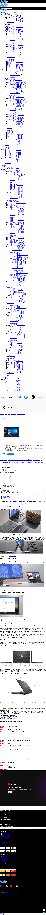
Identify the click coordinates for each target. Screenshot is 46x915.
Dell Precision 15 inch (21, 324)
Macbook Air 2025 (19, 62)
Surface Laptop (20, 185)
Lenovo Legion (20, 375)
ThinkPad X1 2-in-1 (13, 249)
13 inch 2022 (20, 41)
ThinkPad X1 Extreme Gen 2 (22, 258)
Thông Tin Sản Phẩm (6, 496)
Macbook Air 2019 (19, 67)
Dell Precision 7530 (14, 462)
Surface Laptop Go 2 (21, 199)
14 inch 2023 (20, 38)
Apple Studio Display (18, 169)
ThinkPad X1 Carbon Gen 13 (17, 268)
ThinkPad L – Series (20, 240)
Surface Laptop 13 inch (20, 186)
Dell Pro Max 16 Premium (21, 301)
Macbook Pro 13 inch (20, 58)
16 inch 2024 (20, 36)
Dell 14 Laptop (21, 290)
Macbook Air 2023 (19, 64)
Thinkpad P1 (20, 208)
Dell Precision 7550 (30, 462)
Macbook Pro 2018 (19, 52)
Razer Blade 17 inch (20, 368)
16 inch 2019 (20, 51)
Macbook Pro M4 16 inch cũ (20, 102)
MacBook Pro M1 (19, 18)
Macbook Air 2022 (19, 65)
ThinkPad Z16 (21, 248)
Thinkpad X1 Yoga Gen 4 (22, 265)
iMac (17, 139)
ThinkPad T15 (21, 235)
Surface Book (19, 194)
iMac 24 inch (18, 149)
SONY (18, 384)
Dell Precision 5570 (34, 461)
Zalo (8, 886)
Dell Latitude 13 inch (21, 334)
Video (3, 498)
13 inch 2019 (20, 49)
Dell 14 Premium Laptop (21, 293)
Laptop (17, 171)
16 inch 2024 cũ (21, 111)
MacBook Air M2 (19, 20)
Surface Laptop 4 (21, 190)
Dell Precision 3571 (3, 460)
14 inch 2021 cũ (21, 119)
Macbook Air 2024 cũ (20, 104)
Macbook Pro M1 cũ (11, 74)
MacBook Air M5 (19, 30)
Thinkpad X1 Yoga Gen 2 (17, 265)
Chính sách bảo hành (5, 836)
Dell (18, 287)
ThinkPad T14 (21, 233)
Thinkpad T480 (21, 228)
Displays (17, 168)
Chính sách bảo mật (5, 835)
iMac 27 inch (18, 150)
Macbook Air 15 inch (20, 69)
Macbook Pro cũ (18, 108)
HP (18, 348)
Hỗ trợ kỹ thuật (4, 842)
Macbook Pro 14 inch (20, 57)
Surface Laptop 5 (21, 189)
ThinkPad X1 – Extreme (14, 252)
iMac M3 (18, 141)
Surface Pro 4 (20, 184)
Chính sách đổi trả (5, 834)
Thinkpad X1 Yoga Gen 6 (22, 263)
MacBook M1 (18, 16)
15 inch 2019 (20, 50)
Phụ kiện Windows (18, 390)
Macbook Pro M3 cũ (11, 90)
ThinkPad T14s (21, 234)
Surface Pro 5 (20, 182)
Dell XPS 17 (20, 332)
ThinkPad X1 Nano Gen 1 (22, 280)
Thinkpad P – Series (19, 207)
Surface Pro (19, 173)
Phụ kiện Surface (18, 391)
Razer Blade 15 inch (20, 366)
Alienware (20, 338)
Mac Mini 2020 (18, 157)
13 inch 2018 (20, 53)
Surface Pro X (21, 175)
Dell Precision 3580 (12, 460)
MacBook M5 (18, 29)
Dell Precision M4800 (16, 459)
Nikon (18, 382)
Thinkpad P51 (21, 216)
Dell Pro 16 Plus (21, 313)
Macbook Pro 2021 (19, 42)
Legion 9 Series (21, 284)
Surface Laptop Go (19, 198)
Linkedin (19, 886)
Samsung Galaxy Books (18, 354)
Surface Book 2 (21, 196)
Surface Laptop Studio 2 (21, 203)
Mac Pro (17, 167)
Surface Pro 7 (20, 180)
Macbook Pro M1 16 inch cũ (20, 79)
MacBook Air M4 (19, 27)
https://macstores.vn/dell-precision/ (9, 718)
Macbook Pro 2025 (19, 33)
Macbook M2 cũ (8, 78)
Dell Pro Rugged (19, 320)
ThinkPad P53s (21, 220)
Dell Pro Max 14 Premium (21, 300)
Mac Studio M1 (18, 159)
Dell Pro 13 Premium (21, 307)
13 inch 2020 (20, 47)
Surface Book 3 (21, 195)
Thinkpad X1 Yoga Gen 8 (22, 261)
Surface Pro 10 (21, 177)
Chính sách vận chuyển (6, 833)
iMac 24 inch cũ (20, 133)
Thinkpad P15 (21, 210)
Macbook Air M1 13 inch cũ (21, 74)
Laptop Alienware (19, 374)
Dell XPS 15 (20, 330)
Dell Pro (19, 314)
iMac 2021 (18, 145)
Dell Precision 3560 (24, 459)
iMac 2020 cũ (19, 138)
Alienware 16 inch (20, 340)
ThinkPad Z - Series (19, 246)
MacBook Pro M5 (19, 31)
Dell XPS (20, 327)
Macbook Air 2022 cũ (20, 106)
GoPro (18, 386)
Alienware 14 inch (20, 339)
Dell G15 (21, 346)
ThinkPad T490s (21, 230)
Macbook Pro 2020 (19, 46)
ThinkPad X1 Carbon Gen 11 (17, 270)
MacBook (17, 14)
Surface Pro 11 (21, 176)
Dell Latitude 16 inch (21, 337)
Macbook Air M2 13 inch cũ (21, 82)
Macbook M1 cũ (8, 70)
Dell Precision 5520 (36, 460)
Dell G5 (20, 344)
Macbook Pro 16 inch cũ (19, 123)
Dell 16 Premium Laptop (21, 294)
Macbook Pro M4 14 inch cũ (20, 101)
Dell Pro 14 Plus (21, 312)
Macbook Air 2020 (19, 66)
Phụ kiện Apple (18, 389)
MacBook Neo (18, 15)
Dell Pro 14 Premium (21, 305)
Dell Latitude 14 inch (21, 335)
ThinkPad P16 (21, 212)
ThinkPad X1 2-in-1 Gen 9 (22, 251)
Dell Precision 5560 (26, 461)
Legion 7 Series (21, 283)
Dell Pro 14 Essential (21, 318)
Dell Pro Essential (19, 317)
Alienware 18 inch (20, 342)
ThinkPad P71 (21, 221)
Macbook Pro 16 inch (20, 55)
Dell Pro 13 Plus (21, 311)
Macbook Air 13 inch (20, 70)
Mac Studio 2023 (18, 164)
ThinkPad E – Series (20, 239)
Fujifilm (18, 385)
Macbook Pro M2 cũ (11, 82)
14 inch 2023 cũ (21, 114)
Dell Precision (19, 321)
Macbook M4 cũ (8, 94)
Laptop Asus (19, 372)
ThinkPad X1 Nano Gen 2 (22, 279)
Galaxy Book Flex (19, 360)
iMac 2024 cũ (19, 135)
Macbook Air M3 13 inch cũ (21, 90)
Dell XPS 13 (20, 328)
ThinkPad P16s (21, 213)
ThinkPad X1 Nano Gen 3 (22, 278)
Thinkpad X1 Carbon (14, 267)
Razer (18, 363)
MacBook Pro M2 (19, 21)
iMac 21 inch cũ (20, 134)
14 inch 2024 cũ (21, 110)
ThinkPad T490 (21, 229)
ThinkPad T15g (21, 237)
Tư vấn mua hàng (5, 841)
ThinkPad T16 (21, 238)
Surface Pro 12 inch (21, 174)
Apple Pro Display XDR (18, 170)
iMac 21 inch (18, 147)
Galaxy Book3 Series (20, 357)
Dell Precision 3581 (20, 460)
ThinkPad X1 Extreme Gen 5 (17, 253)
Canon (18, 383)
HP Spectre (20, 350)
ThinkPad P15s (21, 211)
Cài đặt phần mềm (5, 857)
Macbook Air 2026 (19, 61)
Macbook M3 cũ (8, 86)
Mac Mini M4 (18, 152)
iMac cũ (18, 127)
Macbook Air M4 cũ (11, 95)
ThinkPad (18, 205)
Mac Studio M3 (18, 161)
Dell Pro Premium (19, 304)
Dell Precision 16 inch (21, 325)
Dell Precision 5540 (10, 461)
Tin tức (3, 843)
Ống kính (18, 387)
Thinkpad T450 (21, 225)
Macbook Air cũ (18, 103)
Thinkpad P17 (21, 214)
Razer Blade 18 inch (20, 369)
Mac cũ (17, 71)
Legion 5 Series (21, 282)
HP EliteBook (19, 349)
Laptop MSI (19, 373)
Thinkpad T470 (21, 227)
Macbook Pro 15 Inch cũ (19, 124)
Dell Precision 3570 (40, 459)
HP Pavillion (19, 353)
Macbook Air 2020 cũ (20, 107)
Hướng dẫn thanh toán (6, 859)
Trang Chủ (2, 414)
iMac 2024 (18, 143)
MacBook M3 (18, 22)
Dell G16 (21, 347)
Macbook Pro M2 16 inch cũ (20, 87)
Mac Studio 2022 (18, 165)
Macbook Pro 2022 (19, 40)
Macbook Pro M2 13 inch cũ (20, 85)
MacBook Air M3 (19, 23)
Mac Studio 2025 (18, 163)
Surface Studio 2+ (19, 204)
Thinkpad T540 (21, 231)
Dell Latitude (19, 333)
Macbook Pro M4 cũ (11, 98)
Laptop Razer (19, 371)
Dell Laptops (19, 289)
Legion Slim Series (20, 286)
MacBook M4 (18, 26)
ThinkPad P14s (21, 209)
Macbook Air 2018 (19, 68)
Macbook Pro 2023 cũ (19, 112)
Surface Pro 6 (20, 181)
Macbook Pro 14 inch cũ (19, 125)
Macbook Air (18, 59)
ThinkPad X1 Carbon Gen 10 (17, 271)
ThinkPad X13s (21, 244)
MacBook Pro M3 (19, 24)
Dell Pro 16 (21, 316)
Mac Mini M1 (18, 154)
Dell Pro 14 (21, 315)
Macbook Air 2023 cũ (20, 105)
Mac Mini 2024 (18, 155)
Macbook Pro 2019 (19, 48)
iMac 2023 (18, 144)
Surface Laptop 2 (21, 192)
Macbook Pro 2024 (19, 34)
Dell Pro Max (19, 297)
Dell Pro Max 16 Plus (21, 302)
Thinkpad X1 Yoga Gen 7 (22, 262)
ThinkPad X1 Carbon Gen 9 (22, 274)
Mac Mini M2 (18, 153)
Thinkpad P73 (21, 223)
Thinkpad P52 (21, 217)
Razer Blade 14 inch (20, 365)
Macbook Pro (18, 32)
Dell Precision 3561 (32, 459)
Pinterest (13, 886)
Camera (17, 381)
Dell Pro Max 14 (21, 298)
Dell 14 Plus (21, 295)
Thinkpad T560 (21, 232)
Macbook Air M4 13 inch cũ (21, 98)
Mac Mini (17, 151)
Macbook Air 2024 (19, 63)
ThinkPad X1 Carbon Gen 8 (22, 275)
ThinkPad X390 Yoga (21, 245)
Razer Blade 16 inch (20, 367)
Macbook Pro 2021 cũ (19, 118)
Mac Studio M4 (18, 162)
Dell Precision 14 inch (21, 322)
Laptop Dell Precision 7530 (20, 501)
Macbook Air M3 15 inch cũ (21, 91)
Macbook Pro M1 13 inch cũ (20, 76)
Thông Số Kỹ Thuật (6, 497)
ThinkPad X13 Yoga (21, 243)
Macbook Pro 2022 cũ (19, 116)
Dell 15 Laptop (21, 291)
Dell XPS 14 (20, 329)
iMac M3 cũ (19, 129)
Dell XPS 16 (20, 331)
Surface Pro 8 (20, 179)
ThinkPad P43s (21, 215)
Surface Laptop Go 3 (21, 200)
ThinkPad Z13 (21, 247)
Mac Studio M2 (18, 160)
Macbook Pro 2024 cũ (19, 109)
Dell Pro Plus (19, 310)
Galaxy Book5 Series (20, 355)
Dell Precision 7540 (22, 462)
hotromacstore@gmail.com (8, 891)
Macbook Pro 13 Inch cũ (19, 126)
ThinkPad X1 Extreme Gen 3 (17, 255)
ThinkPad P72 (21, 222)
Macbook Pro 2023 (19, 37)
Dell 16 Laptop (21, 292)
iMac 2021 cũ (19, 137)
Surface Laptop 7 (21, 187)
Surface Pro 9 (20, 178)
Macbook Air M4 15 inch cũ (21, 99)
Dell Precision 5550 (18, 461)
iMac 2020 (18, 146)
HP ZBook (20, 352)
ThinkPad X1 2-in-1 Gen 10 (17, 251)
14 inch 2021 (20, 44)
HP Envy (19, 351)
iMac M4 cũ (19, 128)
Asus (18, 378)
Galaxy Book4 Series (20, 356)
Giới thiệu (4, 856)
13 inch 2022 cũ (21, 117)
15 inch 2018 (20, 54)
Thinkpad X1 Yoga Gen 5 (22, 264)
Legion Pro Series (20, 285)
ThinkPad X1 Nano (13, 275)
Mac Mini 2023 (18, 156)
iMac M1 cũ (19, 130)
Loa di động (18, 380)
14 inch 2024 (20, 35)
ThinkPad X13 (21, 242)
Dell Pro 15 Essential (21, 319)
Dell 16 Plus (21, 296)
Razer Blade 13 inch (20, 364)
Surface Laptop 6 (21, 188)
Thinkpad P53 (21, 219)
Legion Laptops (20, 281)
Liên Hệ (3, 861)
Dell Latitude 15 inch (21, 336)
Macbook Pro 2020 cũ (19, 121)
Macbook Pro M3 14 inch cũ (20, 93)
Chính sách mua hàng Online (7, 837)
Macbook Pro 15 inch (20, 56)
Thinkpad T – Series (20, 224)
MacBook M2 (18, 19)
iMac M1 (18, 140)
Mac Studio (17, 158)
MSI (18, 379)
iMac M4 (18, 142)
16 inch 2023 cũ (21, 115)
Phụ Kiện (17, 388)
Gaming (18, 370)
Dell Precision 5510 (28, 460)
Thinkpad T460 (21, 226)
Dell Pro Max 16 (21, 299)
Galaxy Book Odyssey (19, 362)
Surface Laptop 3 (21, 191)
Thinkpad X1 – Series (11, 247)
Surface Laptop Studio (19, 202)
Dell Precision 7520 (6, 462)
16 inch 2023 (20, 39)
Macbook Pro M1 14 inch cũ (20, 77)
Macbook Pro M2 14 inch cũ (20, 86)
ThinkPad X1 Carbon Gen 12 (17, 269)
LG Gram (18, 377)
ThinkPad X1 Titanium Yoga (15, 274)
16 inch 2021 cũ (21, 120)
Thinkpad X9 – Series (20, 206)
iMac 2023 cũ (19, 136)
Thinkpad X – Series (20, 241)
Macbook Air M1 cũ (20, 73)
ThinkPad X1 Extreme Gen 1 (22, 259)
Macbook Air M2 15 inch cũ (21, 83)
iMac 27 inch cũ (20, 132)
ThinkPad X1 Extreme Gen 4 (17, 254)
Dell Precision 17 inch (21, 326)
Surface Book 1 (21, 197)
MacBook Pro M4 (19, 28)
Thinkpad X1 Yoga (13, 258)
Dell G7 (20, 345)
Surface (18, 172)
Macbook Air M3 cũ (11, 87)
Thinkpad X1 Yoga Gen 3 (22, 266)
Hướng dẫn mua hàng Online (7, 858)
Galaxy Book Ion (19, 361)
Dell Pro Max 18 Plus (21, 303)
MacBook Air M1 (19, 17)
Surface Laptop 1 (21, 193)
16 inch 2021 (20, 45)
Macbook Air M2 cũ (11, 79)
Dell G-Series (19, 343)
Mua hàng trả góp (5, 860)
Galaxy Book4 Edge (20, 358)
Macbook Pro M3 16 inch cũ (20, 94)
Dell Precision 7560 (39, 462)
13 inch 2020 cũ (21, 122)
